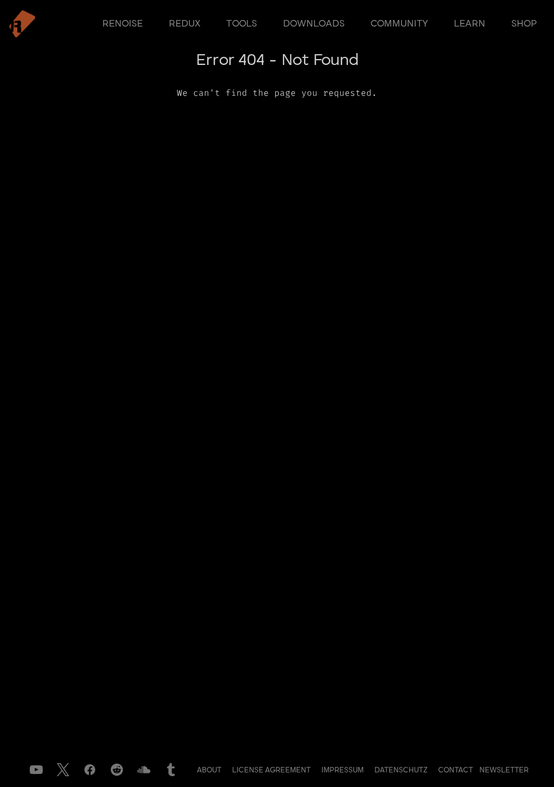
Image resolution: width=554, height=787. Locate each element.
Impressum (343, 770)
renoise (122, 24)
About (210, 770)
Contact (456, 770)
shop (524, 24)
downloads (314, 24)
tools (241, 24)
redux (184, 24)
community (399, 24)
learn (469, 24)
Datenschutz (402, 770)
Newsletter (504, 770)
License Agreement (272, 770)
